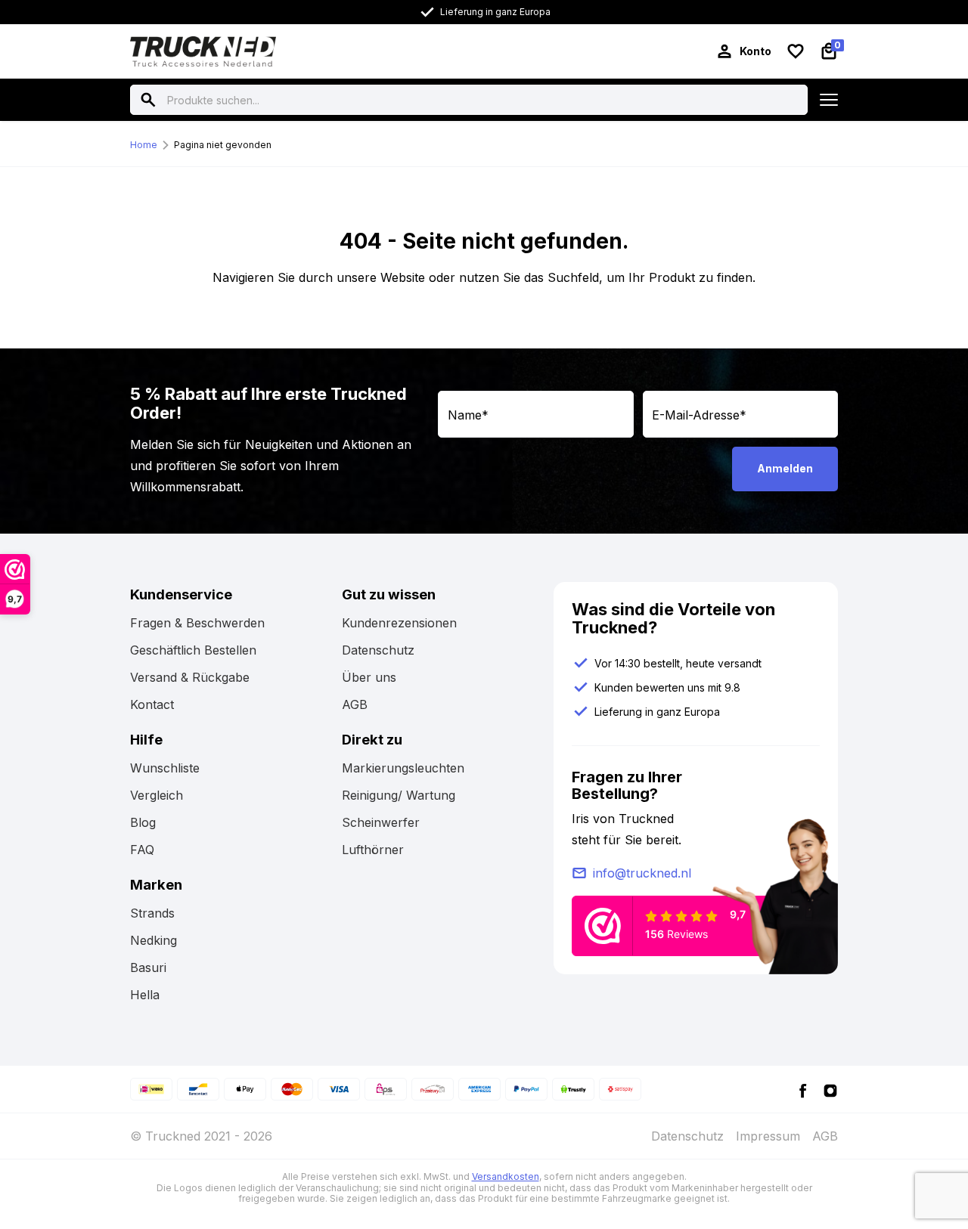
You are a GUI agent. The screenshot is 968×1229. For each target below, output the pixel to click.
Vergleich (156, 795)
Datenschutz (378, 650)
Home (143, 144)
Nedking (153, 940)
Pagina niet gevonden (222, 144)
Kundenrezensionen (399, 622)
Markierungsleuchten (403, 767)
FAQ (142, 849)
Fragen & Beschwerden (197, 622)
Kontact (152, 704)
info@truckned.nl (642, 873)
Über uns (369, 677)
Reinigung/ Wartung (398, 795)
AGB (355, 704)
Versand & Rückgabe (190, 677)
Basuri (148, 967)
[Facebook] (803, 1090)
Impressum (768, 1136)
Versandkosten (505, 1176)
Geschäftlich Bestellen (193, 650)
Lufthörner (373, 849)
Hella (145, 994)
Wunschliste (165, 767)
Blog (143, 822)
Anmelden (785, 468)
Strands (152, 913)
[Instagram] (830, 1090)
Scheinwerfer (381, 822)
